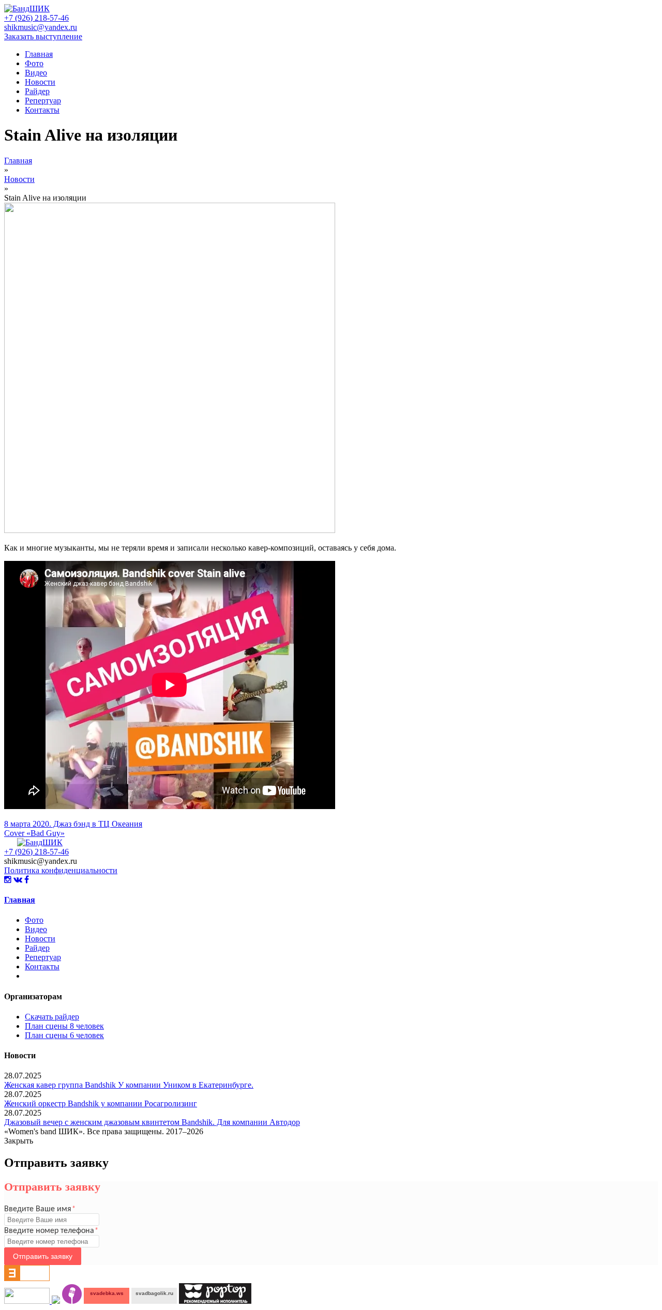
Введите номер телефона (51, 1231)
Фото (34, 63)
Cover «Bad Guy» (34, 833)
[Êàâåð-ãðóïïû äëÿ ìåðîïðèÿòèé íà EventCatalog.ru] (27, 1278)
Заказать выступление (43, 36)
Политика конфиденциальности (60, 870)
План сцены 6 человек (64, 1035)
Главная (39, 54)
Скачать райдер (52, 1016)
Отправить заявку (42, 1256)
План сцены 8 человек (64, 1026)
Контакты (42, 109)
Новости (40, 82)
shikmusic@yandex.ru (40, 27)
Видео (36, 72)
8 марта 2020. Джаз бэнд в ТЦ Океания (73, 823)
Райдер (37, 91)
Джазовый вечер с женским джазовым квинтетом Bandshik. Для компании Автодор (152, 1122)
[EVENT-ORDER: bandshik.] (56, 1301)
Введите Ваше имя (40, 1209)
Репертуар (43, 100)
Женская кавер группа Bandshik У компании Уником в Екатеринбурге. (128, 1084)
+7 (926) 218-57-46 (36, 17)
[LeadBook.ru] (72, 1301)
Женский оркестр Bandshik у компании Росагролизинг (100, 1103)
